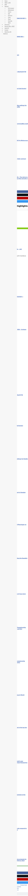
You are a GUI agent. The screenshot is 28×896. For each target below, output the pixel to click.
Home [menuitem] (6, 1)
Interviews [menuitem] (7, 24)
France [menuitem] (9, 12)
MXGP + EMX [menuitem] (8, 2)
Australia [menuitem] (10, 21)
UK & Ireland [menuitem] (11, 8)
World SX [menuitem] (7, 28)
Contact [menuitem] (6, 30)
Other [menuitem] (9, 22)
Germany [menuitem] (10, 15)
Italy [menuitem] (9, 13)
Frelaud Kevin (23, 885)
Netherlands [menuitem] (11, 10)
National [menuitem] (6, 6)
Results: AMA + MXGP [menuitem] (9, 26)
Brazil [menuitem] (9, 19)
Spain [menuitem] (9, 17)
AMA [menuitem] (6, 4)
